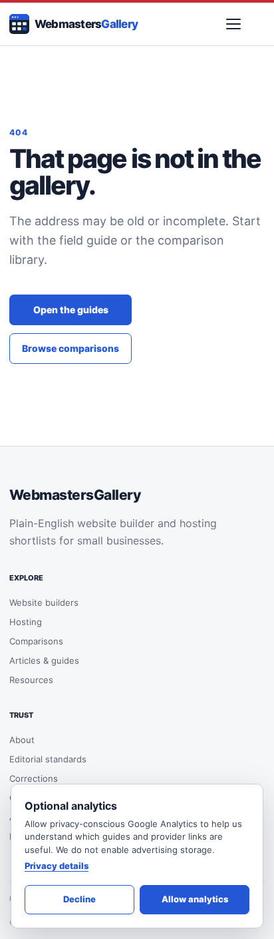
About (22, 739)
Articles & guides (44, 660)
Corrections (33, 778)
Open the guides (70, 309)
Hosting (25, 621)
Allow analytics (195, 899)
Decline (79, 899)
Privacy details (56, 865)
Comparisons (36, 641)
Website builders (43, 602)
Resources (31, 679)
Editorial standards (47, 759)
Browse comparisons (70, 348)
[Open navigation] (233, 24)
